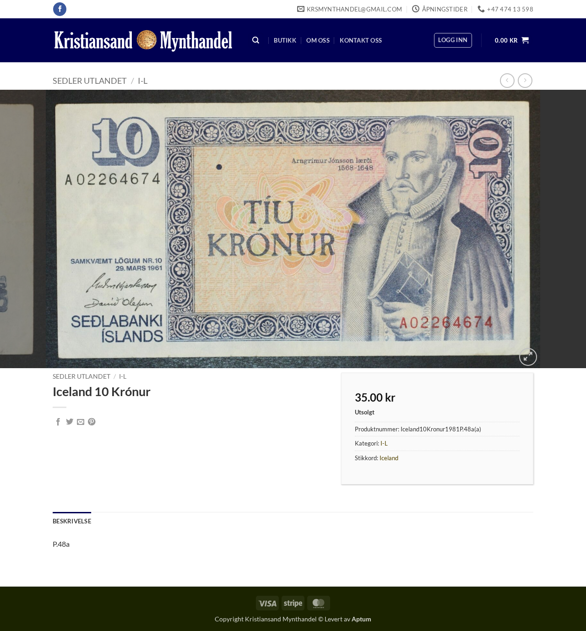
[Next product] (507, 80)
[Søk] (256, 40)
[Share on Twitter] (69, 422)
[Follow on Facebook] (59, 9)
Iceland (389, 458)
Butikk (285, 40)
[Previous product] (525, 80)
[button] (453, 40)
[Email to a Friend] (80, 422)
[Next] (562, 229)
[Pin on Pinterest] (91, 422)
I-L (142, 81)
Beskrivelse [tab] (72, 521)
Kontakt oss (361, 40)
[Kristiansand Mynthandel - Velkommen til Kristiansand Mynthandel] (143, 40)
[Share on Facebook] (58, 422)
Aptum (361, 619)
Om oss (318, 40)
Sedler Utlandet (90, 81)
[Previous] (23, 229)
